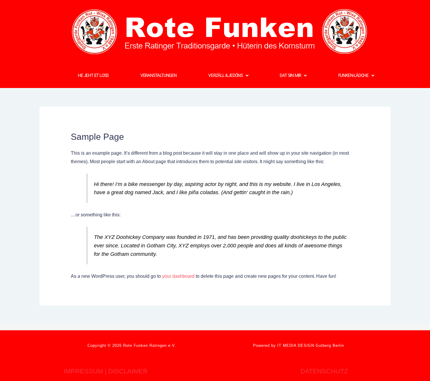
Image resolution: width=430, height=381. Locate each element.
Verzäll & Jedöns (225, 75)
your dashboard (178, 276)
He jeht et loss (93, 75)
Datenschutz (324, 371)
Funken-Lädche (353, 75)
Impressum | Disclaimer (106, 371)
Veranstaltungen (158, 75)
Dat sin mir (290, 75)
